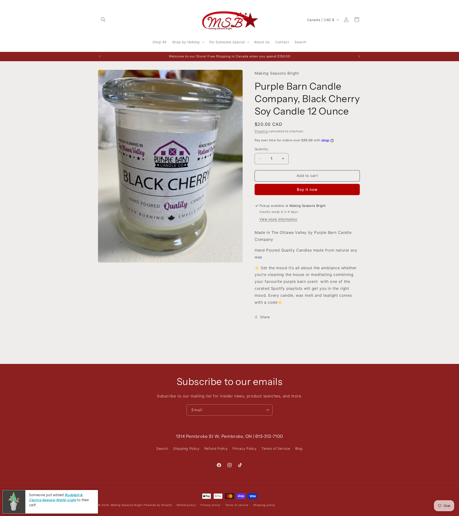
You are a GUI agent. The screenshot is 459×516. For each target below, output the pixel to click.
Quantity (261, 149)
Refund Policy (216, 448)
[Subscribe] (267, 410)
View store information (278, 219)
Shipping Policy (186, 448)
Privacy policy (210, 505)
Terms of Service (276, 448)
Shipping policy (264, 505)
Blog (299, 448)
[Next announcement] (359, 56)
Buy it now (307, 189)
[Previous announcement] (99, 56)
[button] (103, 19)
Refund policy (186, 505)
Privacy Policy (245, 448)
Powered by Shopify (158, 505)
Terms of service (236, 505)
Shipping (261, 131)
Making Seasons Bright (127, 505)
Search (162, 448)
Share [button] (265, 317)
